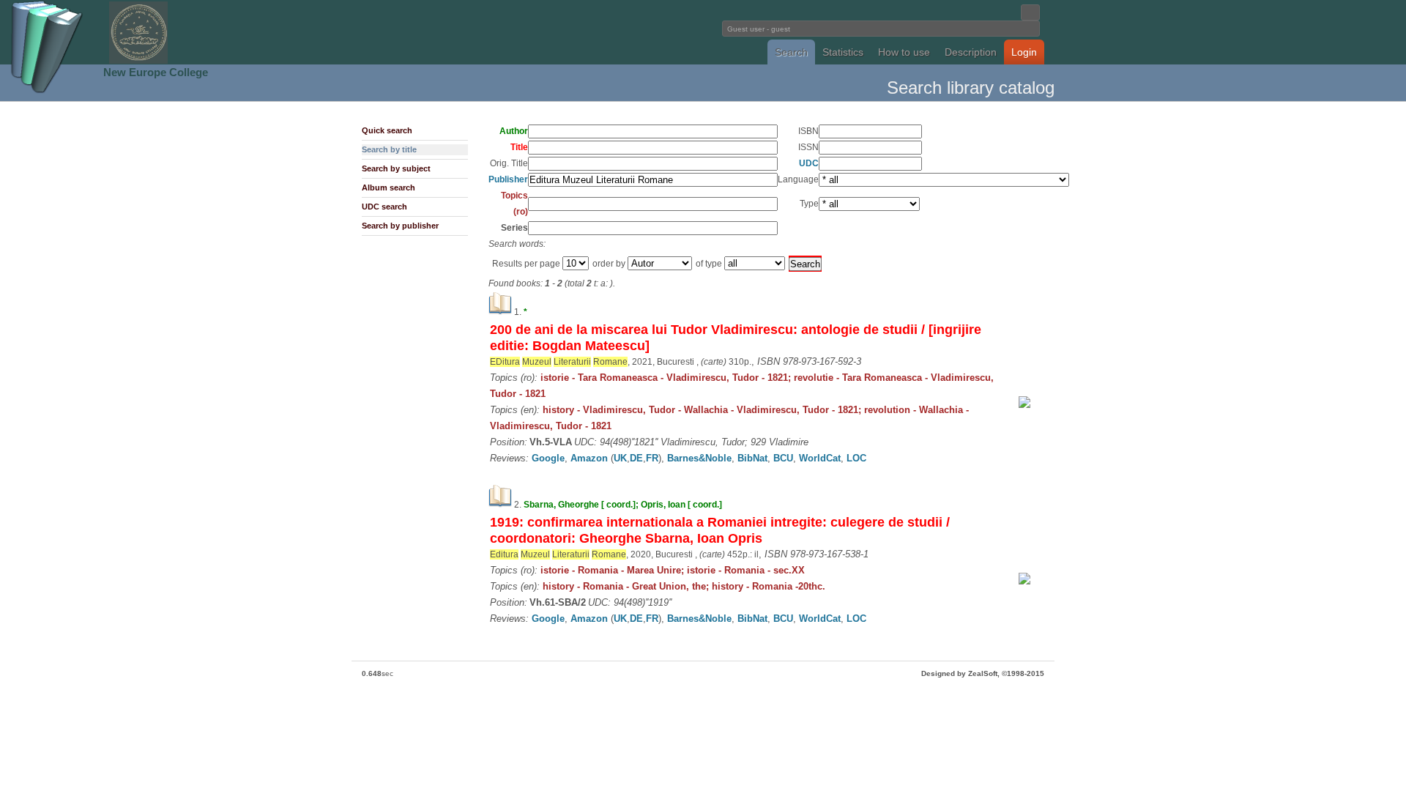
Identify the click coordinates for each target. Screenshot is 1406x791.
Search (791, 52)
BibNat (752, 458)
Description (971, 52)
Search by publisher (400, 225)
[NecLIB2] (138, 61)
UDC (809, 163)
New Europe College (155, 72)
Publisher (508, 179)
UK (620, 458)
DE (636, 458)
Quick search (387, 130)
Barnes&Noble (699, 458)
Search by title (389, 149)
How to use (904, 52)
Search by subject (396, 168)
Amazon (589, 458)
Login (1024, 52)
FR (652, 458)
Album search (388, 187)
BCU (783, 458)
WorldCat (820, 458)
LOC (856, 458)
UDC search (384, 206)
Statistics (842, 52)
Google (548, 458)
